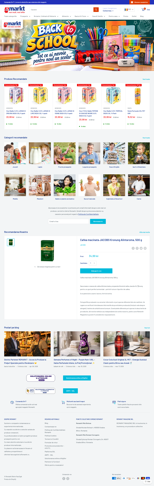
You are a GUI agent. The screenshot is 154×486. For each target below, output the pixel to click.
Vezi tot (147, 328)
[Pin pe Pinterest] (137, 248)
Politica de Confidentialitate (88, 214)
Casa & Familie (97, 16)
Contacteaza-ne (50, 427)
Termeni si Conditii (51, 439)
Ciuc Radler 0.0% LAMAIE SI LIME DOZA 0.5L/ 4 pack (40, 112)
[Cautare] (96, 9)
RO (129, 9)
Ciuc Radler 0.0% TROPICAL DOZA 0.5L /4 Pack (113, 112)
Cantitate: (84, 263)
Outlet (134, 16)
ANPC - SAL (70, 391)
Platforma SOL (50, 452)
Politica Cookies (50, 436)
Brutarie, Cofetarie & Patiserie (45, 16)
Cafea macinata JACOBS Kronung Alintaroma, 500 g (111, 239)
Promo (125, 16)
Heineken (9, 108)
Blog (142, 16)
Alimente (65, 16)
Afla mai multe (144, 232)
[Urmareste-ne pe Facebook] (63, 478)
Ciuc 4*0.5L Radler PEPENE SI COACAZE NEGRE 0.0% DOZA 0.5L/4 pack (88, 113)
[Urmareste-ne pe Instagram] (67, 478)
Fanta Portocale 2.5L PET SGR (136, 112)
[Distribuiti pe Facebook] (133, 248)
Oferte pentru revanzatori (54, 465)
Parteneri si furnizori (52, 462)
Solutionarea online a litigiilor (77, 378)
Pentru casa (113, 16)
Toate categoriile (10, 16)
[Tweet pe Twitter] (141, 248)
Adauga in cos (96, 271)
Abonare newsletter (141, 2)
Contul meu (107, 11)
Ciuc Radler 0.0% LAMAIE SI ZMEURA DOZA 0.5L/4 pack (16, 112)
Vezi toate (146, 79)
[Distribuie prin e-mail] (145, 248)
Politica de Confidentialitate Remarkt (55, 431)
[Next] (150, 106)
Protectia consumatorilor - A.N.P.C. (54, 447)
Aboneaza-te (98, 221)
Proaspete (24, 16)
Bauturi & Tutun (80, 16)
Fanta (129, 108)
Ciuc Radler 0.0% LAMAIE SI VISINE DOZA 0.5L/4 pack (64, 112)
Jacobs (83, 245)
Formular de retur (51, 442)
